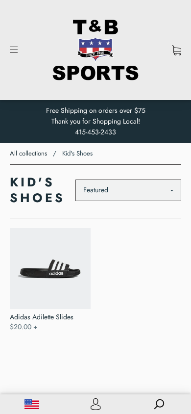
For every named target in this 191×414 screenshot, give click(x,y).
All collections (28, 153)
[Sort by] (128, 190)
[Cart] (176, 50)
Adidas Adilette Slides (41, 317)
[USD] (32, 404)
